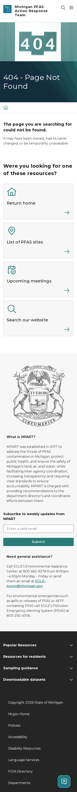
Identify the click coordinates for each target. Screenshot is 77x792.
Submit (38, 542)
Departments (19, 783)
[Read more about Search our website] (38, 331)
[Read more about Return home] (38, 214)
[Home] (5, 107)
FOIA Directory (20, 771)
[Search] (63, 7)
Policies (14, 725)
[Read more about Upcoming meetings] (38, 292)
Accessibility (17, 737)
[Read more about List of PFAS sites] (38, 253)
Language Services (23, 760)
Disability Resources (24, 748)
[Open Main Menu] (71, 7)
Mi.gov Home (19, 714)
